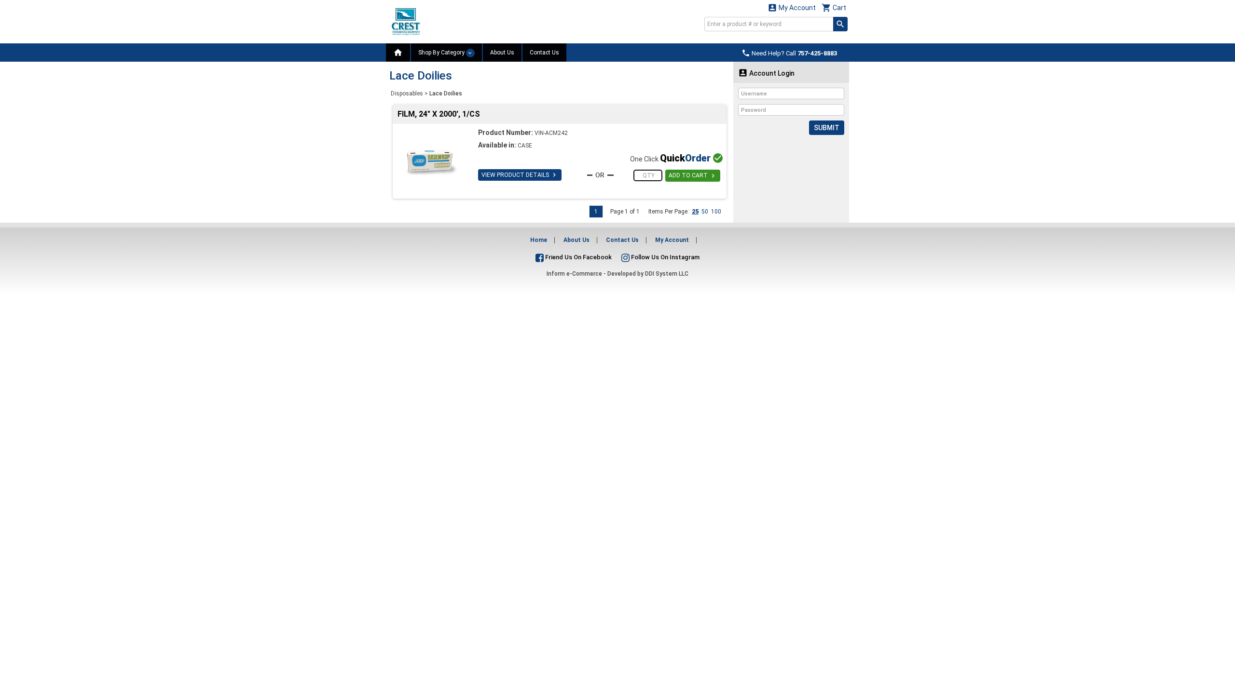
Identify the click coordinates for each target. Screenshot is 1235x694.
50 (704, 211)
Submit (826, 128)
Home (538, 240)
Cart (834, 7)
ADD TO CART (693, 176)
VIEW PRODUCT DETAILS (519, 175)
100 (716, 211)
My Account (792, 7)
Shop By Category (442, 52)
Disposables (407, 93)
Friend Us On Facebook (578, 257)
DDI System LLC (666, 273)
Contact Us (544, 52)
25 (695, 211)
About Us (502, 52)
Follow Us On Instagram (665, 257)
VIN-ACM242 (551, 133)
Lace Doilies (445, 93)
